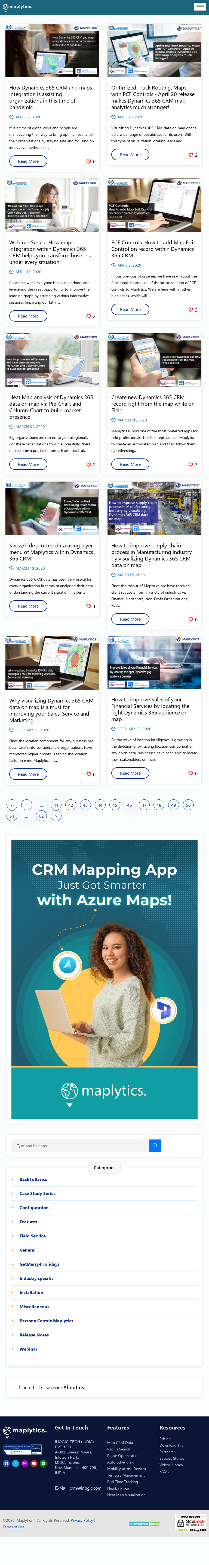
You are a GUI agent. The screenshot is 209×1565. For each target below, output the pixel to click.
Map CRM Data (120, 1442)
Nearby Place (118, 1488)
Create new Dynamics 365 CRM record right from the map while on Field (153, 403)
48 (158, 805)
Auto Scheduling (120, 1462)
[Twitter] (15, 1463)
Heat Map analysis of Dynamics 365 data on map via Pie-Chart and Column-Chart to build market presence (51, 406)
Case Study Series (38, 1193)
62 (41, 816)
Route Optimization (123, 1455)
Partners (166, 1451)
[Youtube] (34, 1463)
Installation (31, 1292)
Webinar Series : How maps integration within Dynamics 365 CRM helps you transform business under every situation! (50, 251)
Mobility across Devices (126, 1468)
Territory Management (126, 1475)
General (28, 1250)
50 (188, 805)
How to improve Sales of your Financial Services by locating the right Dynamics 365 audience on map (150, 708)
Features (28, 1221)
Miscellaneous (34, 1306)
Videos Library (171, 1464)
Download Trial (171, 1445)
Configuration (34, 1207)
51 (12, 816)
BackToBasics (33, 1179)
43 (85, 805)
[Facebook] (6, 1463)
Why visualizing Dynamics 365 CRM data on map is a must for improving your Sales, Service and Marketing (51, 710)
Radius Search (118, 1449)
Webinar (28, 1349)
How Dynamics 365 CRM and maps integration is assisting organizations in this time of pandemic (50, 97)
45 (114, 805)
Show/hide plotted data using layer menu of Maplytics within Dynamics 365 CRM (51, 551)
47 (144, 805)
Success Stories (171, 1458)
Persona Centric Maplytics (46, 1320)
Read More (28, 161)
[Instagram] (24, 1463)
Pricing (165, 1438)
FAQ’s (164, 1471)
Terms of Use (13, 1526)
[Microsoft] (43, 1463)
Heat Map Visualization (126, 1494)
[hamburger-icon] (200, 7)
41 (56, 805)
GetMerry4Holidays (40, 1264)
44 (100, 805)
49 (173, 805)
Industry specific (37, 1278)
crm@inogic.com (86, 1488)
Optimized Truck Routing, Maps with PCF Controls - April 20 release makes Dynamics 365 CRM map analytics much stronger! (153, 97)
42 (70, 805)
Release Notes (34, 1335)
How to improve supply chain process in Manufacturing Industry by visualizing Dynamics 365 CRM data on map (151, 554)
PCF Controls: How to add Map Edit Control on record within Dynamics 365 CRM (153, 248)
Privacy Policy (82, 1520)
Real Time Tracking (122, 1481)
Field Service (33, 1236)
